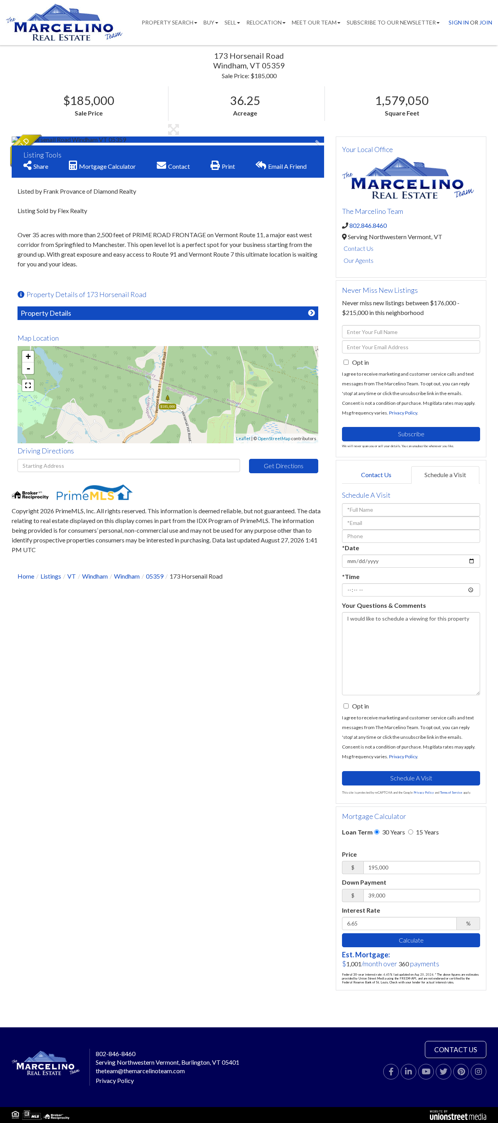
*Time (350, 576)
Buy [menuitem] (208, 22)
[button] (41, 139)
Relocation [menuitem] (264, 22)
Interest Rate (361, 910)
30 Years (393, 832)
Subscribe (411, 433)
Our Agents (359, 260)
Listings (50, 576)
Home (26, 576)
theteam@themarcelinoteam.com (140, 1070)
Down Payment (364, 882)
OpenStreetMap (274, 438)
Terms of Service (451, 792)
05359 (154, 576)
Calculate (411, 940)
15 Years (427, 832)
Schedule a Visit (445, 474)
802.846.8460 (368, 225)
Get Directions (283, 465)
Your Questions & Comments (384, 605)
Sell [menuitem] (230, 22)
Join (485, 22)
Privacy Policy (403, 413)
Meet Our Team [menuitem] (314, 22)
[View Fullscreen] (28, 385)
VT (71, 576)
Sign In (459, 22)
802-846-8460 (115, 1053)
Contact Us (359, 248)
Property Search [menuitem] (167, 22)
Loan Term (357, 832)
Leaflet (243, 438)
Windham (95, 576)
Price (349, 854)
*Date (350, 547)
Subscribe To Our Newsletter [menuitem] (391, 22)
